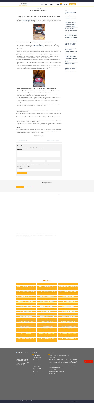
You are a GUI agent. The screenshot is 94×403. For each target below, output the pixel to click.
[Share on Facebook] (35, 136)
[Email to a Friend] (39, 136)
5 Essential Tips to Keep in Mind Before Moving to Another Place (71, 52)
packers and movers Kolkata (70, 15)
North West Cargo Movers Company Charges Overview (70, 56)
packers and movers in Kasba (70, 18)
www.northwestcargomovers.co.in (51, 131)
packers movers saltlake (23, 140)
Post (40, 8)
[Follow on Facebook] (17, 365)
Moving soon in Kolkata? (69, 28)
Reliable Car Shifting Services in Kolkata (71, 13)
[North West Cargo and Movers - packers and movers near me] (25, 4)
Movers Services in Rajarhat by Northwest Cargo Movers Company (71, 68)
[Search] (77, 4)
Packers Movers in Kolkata (70, 26)
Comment (19, 149)
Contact (66, 4)
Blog (61, 4)
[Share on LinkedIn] (43, 136)
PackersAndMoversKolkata (70, 24)
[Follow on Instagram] (19, 365)
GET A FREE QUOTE (88, 361)
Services (52, 4)
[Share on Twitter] (37, 136)
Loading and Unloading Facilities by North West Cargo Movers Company (71, 60)
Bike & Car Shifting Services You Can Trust (71, 31)
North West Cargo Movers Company (70, 64)
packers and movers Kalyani (70, 22)
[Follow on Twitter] (21, 365)
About (46, 4)
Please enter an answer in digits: (23, 166)
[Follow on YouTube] (23, 365)
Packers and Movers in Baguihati (71, 41)
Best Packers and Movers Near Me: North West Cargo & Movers (71, 35)
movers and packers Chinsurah (71, 20)
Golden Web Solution (74, 401)
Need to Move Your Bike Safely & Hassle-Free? (71, 38)
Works (57, 4)
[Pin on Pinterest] (41, 136)
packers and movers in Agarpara (53, 140)
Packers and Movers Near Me (70, 71)
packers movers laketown (27, 20)
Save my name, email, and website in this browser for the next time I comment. (34, 164)
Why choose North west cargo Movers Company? (70, 49)
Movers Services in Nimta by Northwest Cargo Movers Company (70, 45)
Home (42, 4)
